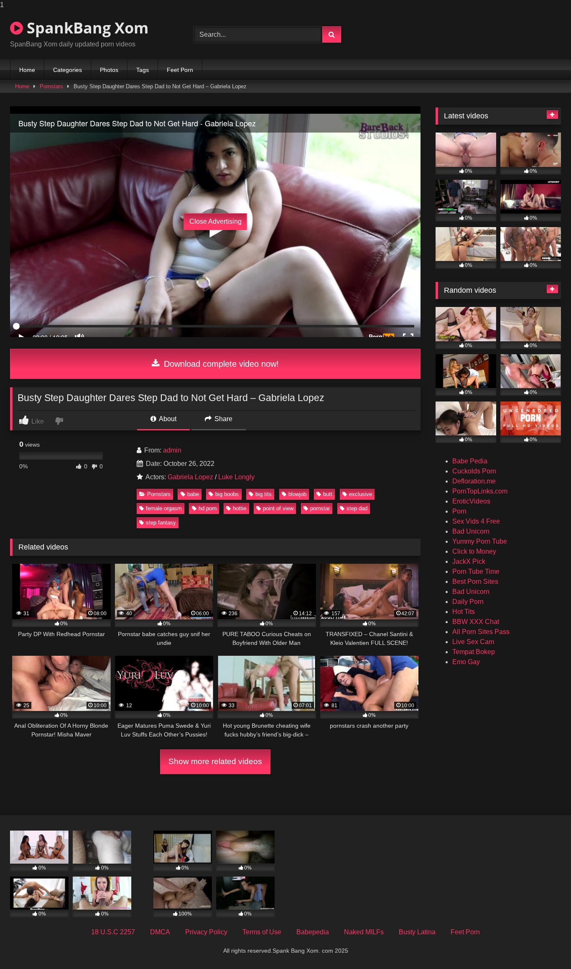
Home (27, 69)
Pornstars (51, 86)
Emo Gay (466, 661)
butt (327, 494)
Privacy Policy (206, 932)
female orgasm (164, 508)
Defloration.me (474, 481)
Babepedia (312, 932)
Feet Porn (180, 69)
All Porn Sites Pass (481, 631)
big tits (263, 494)
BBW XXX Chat (475, 621)
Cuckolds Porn (474, 471)
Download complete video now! (220, 363)
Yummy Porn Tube (479, 541)
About (167, 418)
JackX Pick (468, 561)
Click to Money (474, 551)
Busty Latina (417, 932)
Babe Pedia (469, 461)
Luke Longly (236, 477)
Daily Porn (468, 601)
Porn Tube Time (476, 571)
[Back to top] (545, 945)
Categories (67, 69)
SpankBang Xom (85, 28)
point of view (278, 508)
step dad (357, 508)
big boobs (227, 494)
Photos (109, 69)
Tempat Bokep (473, 651)
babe (193, 494)
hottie (239, 508)
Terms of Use (261, 932)
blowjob (297, 494)
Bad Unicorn (470, 531)
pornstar (320, 508)
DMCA (160, 932)
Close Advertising (215, 221)
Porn (459, 511)
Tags (142, 69)
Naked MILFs (364, 932)
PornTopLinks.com (479, 491)
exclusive (360, 494)
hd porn (208, 508)
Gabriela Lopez (190, 477)
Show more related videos (215, 761)
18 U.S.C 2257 (113, 932)
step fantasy (161, 522)
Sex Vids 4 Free (476, 521)
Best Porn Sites (475, 581)
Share (222, 418)
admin (172, 450)
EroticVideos (471, 501)
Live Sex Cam (473, 641)
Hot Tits (463, 611)
